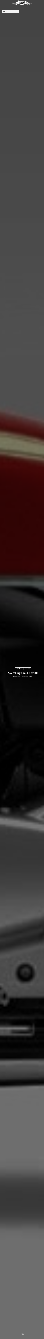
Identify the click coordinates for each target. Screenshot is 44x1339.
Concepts (19, 669)
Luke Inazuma (16, 677)
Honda (27, 669)
